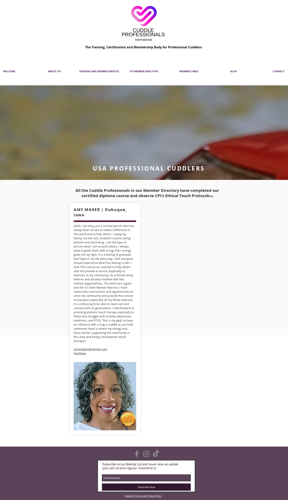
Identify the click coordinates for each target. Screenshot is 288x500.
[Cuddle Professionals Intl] (137, 454)
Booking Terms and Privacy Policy (143, 495)
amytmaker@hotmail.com (90, 349)
